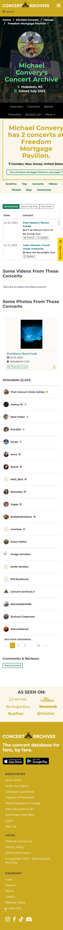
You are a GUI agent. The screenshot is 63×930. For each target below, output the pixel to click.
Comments (44, 189)
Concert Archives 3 (22, 591)
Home (7, 19)
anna (13, 454)
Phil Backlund (19, 579)
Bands (48, 106)
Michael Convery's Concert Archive (31, 72)
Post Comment (12, 665)
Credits (10, 896)
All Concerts (11, 206)
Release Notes (15, 902)
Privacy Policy (14, 847)
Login (9, 820)
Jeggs (14, 504)
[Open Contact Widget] (5, 909)
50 (38, 645)
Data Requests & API (19, 809)
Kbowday (16, 491)
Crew (8, 879)
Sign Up (10, 826)
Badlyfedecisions (21, 516)
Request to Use (19, 366)
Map (29, 189)
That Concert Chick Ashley (27, 392)
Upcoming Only (29, 206)
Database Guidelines (19, 791)
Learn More (13, 780)
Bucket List (33, 114)
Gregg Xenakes (20, 554)
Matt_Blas (16, 479)
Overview (16, 106)
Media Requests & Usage (22, 803)
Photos (16, 189)
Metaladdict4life (20, 604)
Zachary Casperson (22, 616)
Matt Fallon (17, 417)
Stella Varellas (19, 566)
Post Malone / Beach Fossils (22, 353)
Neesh (14, 466)
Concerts (33, 106)
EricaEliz (15, 429)
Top (24, 183)
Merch (9, 891)
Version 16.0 (13, 908)
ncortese (16, 529)
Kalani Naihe (18, 541)
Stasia (14, 441)
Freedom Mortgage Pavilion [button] (27, 23)
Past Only (46, 206)
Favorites (14, 114)
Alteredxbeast (19, 629)
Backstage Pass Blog (19, 814)
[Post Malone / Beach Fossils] (31, 334)
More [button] (49, 114)
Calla (27, 361)
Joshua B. (16, 404)
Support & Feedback (19, 797)
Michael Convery (27, 19)
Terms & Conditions (18, 841)
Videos (53, 183)
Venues (49, 19)
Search (9, 11)
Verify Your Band (16, 786)
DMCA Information (18, 853)
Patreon (10, 885)
